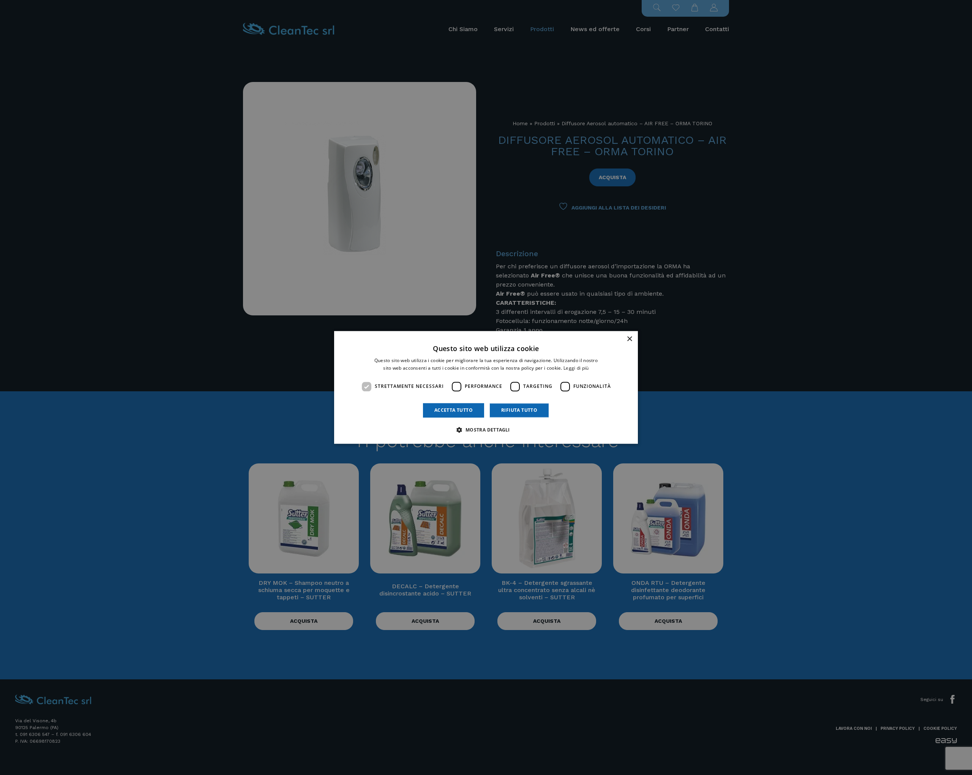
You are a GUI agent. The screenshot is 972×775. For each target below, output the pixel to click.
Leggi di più (576, 368)
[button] (486, 430)
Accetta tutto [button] (453, 410)
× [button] (629, 339)
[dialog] (486, 387)
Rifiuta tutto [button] (519, 410)
